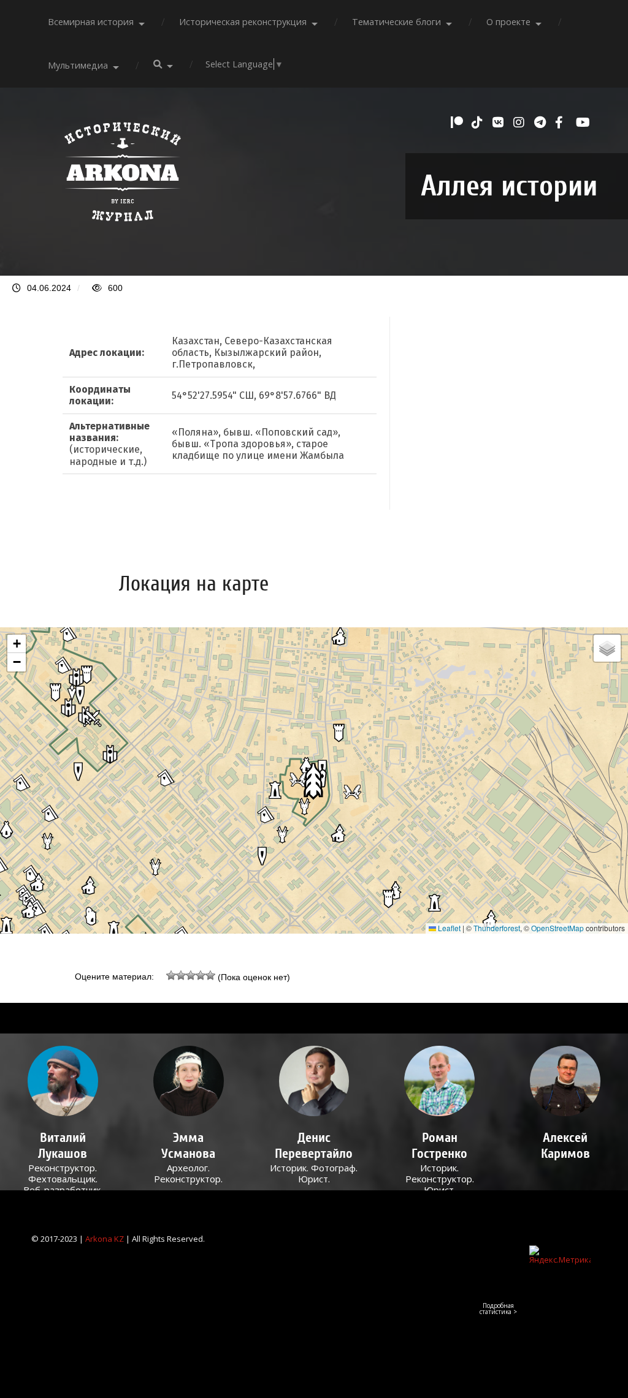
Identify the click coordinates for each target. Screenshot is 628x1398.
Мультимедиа (78, 65)
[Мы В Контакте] (499, 122)
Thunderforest (496, 928)
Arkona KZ (104, 1238)
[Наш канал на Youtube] (583, 122)
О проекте (508, 22)
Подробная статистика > (498, 1308)
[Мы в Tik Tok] (479, 122)
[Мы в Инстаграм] (520, 122)
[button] (314, 780)
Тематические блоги (396, 22)
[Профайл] (63, 1081)
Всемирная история (91, 22)
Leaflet (448, 928)
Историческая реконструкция (243, 22)
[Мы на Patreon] (458, 122)
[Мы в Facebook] (562, 122)
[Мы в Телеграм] (541, 122)
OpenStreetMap (557, 928)
